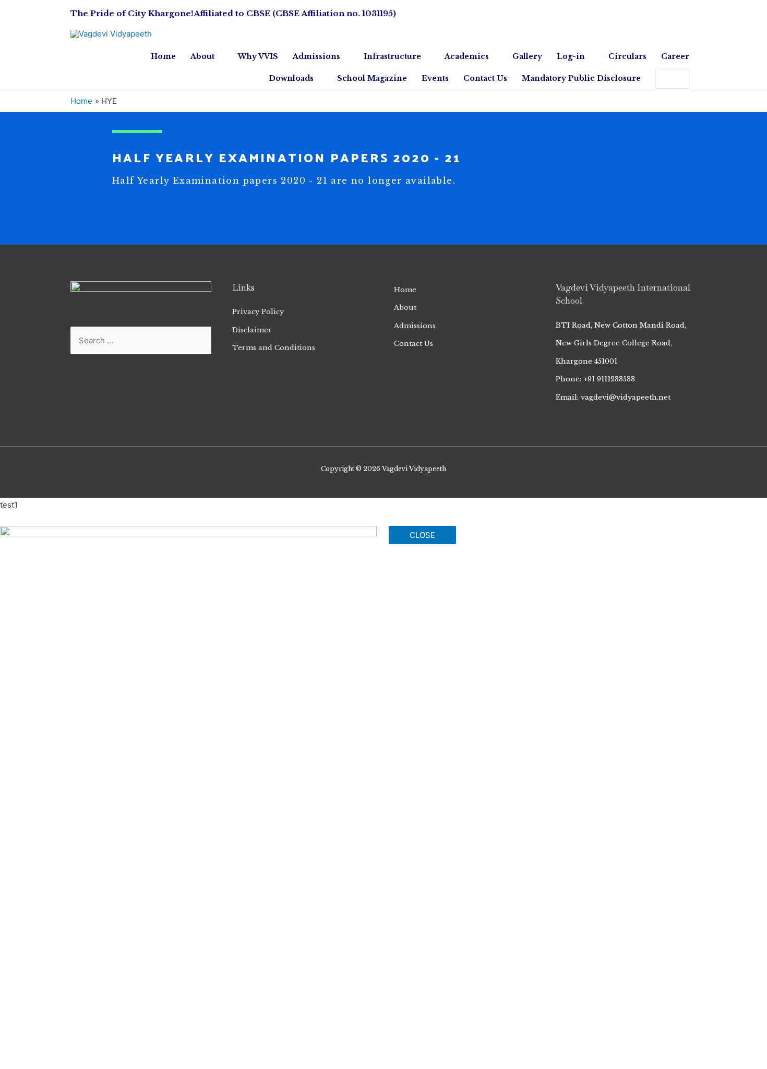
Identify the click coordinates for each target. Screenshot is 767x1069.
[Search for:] (661, 78)
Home (405, 289)
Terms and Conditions (273, 347)
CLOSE (422, 535)
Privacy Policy (258, 311)
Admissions (415, 325)
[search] (661, 78)
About (405, 307)
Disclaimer (252, 330)
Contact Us (413, 343)
